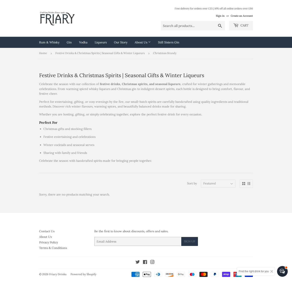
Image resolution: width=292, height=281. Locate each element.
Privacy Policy (48, 242)
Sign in (220, 15)
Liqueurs (101, 42)
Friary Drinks (57, 274)
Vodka (83, 42)
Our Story (120, 42)
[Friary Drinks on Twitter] (138, 263)
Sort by (192, 183)
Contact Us (47, 231)
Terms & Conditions (53, 248)
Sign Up (189, 241)
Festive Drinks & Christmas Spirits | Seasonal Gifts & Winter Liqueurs (100, 53)
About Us (141, 42)
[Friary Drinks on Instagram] (152, 263)
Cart (244, 25)
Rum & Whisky (49, 42)
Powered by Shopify (83, 274)
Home (43, 53)
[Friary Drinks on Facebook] (145, 263)
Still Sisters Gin (168, 42)
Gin (69, 42)
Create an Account (242, 15)
